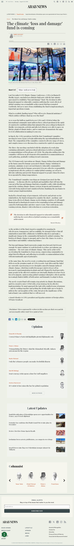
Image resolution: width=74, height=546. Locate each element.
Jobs (27, 536)
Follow (32, 319)
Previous (9, 480)
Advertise (51, 532)
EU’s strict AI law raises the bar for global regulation (28, 386)
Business (4, 536)
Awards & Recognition (55, 527)
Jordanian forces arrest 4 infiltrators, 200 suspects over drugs (30, 439)
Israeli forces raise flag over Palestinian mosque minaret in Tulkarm (29, 449)
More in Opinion (37, 393)
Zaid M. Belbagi (13, 370)
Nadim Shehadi (13, 358)
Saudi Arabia (20, 14)
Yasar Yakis (19, 484)
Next (64, 480)
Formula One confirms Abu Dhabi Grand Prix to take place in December (30, 424)
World (3, 533)
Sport (3, 538)
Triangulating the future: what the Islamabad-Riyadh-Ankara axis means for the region (32, 350)
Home (8, 19)
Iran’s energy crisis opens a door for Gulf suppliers (28, 374)
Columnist (16, 466)
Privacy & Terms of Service (56, 534)
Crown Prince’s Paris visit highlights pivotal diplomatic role (31, 337)
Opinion (37, 326)
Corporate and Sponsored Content (58, 536)
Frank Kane (55, 484)
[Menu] (2, 2)
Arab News (10, 1)
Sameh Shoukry (18, 34)
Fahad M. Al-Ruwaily (15, 334)
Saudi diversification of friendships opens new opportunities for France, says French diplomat (48, 14)
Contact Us (52, 529)
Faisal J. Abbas (13, 346)
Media (27, 533)
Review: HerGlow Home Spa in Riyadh (22, 431)
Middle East (5, 530)
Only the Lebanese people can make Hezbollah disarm (29, 361)
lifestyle (28, 528)
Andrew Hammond (14, 383)
